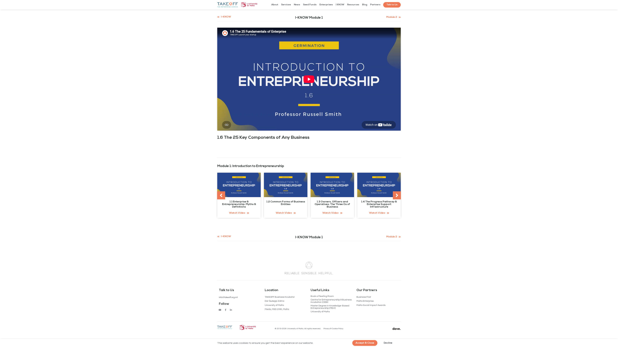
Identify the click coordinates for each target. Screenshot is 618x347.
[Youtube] (220, 310)
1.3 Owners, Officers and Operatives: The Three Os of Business (332, 204)
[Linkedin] (231, 310)
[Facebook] (225, 310)
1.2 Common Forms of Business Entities (285, 203)
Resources (353, 5)
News (297, 5)
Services (286, 5)
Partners (375, 5)
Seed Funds (310, 5)
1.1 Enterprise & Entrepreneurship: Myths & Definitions (239, 204)
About (274, 5)
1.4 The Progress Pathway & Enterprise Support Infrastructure (379, 204)
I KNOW (340, 5)
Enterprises (326, 5)
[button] (392, 5)
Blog (364, 5)
